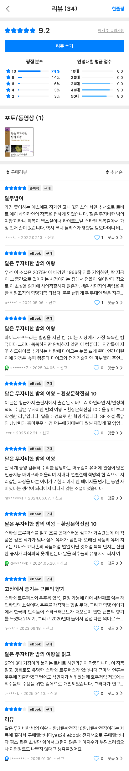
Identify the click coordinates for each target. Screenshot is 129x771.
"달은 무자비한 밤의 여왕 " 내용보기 (64, 343)
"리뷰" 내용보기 (64, 733)
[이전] (7, 9)
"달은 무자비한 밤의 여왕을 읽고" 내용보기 (64, 668)
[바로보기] (19, 142)
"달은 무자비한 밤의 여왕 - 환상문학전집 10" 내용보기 (64, 408)
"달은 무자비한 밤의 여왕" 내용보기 (64, 278)
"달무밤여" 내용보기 (64, 212)
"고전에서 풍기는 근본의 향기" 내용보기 (64, 603)
